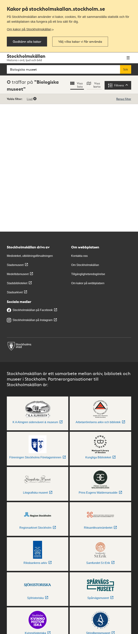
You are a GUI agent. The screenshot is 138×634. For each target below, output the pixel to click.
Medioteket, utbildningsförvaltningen (30, 255)
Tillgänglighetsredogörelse (88, 274)
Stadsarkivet (15, 292)
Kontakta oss (79, 255)
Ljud (30, 99)
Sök (125, 69)
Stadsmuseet (15, 264)
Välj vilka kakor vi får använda (80, 41)
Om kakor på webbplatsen (87, 283)
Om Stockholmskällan (85, 264)
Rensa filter (123, 99)
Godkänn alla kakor (27, 41)
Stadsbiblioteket (17, 283)
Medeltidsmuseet (18, 274)
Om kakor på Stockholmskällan (29, 29)
